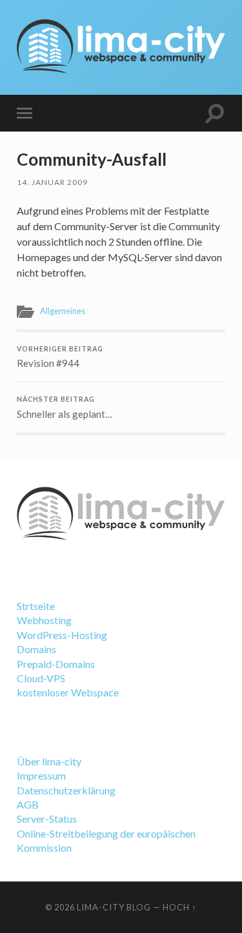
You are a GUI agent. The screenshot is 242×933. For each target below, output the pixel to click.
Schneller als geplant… (64, 407)
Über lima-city (49, 761)
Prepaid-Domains (56, 664)
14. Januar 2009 (52, 182)
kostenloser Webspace (68, 692)
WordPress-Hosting (62, 635)
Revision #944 (60, 357)
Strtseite (36, 606)
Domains (36, 649)
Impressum (41, 775)
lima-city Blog (114, 907)
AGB (28, 804)
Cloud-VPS (41, 678)
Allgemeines (62, 311)
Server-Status (47, 818)
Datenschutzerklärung (66, 790)
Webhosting (44, 620)
